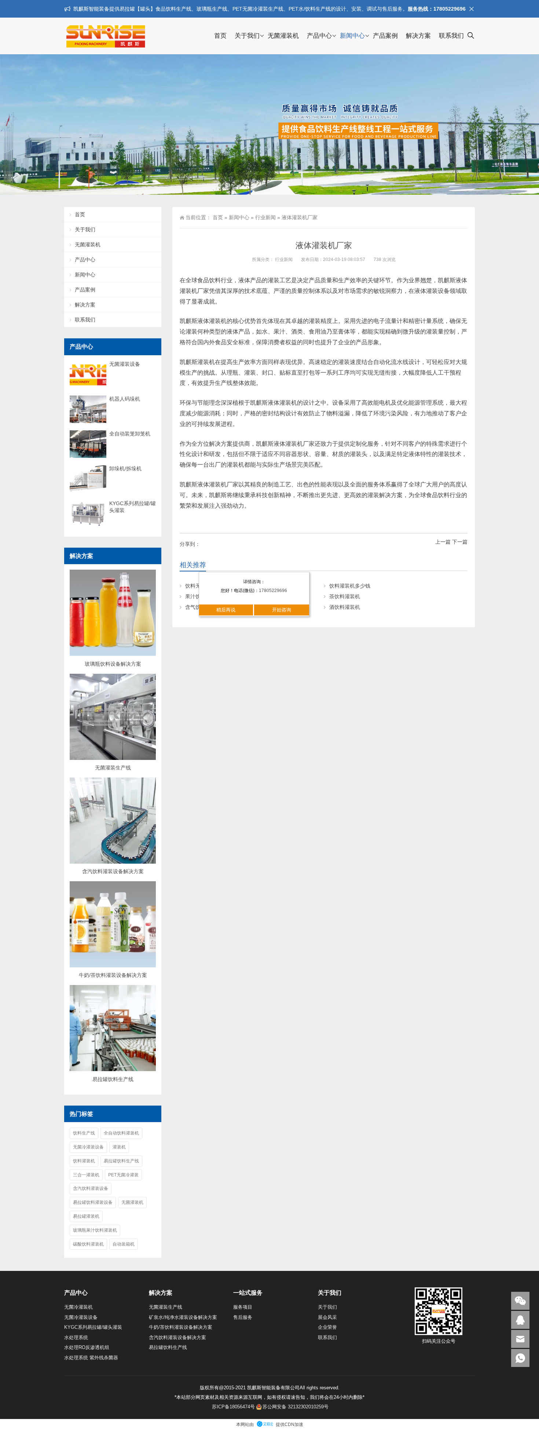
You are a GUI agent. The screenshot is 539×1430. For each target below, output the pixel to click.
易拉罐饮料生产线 (112, 1079)
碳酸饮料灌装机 (88, 1244)
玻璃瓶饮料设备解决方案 (113, 664)
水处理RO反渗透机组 (86, 1347)
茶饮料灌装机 (344, 596)
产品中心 (319, 35)
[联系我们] (520, 1320)
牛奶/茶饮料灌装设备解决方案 (113, 975)
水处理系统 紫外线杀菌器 (91, 1357)
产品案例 (385, 35)
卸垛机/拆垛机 (125, 468)
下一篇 (459, 542)
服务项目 (242, 1307)
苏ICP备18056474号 (233, 1406)
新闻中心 (352, 35)
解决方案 (418, 35)
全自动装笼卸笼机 (129, 434)
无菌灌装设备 (124, 364)
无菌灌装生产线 (113, 768)
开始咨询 (281, 610)
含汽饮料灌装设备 (90, 1188)
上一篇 (443, 542)
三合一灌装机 (86, 1174)
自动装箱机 (124, 1244)
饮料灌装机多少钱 (349, 586)
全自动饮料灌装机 (121, 1133)
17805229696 (273, 590)
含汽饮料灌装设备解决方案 (113, 871)
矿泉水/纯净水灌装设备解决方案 (183, 1317)
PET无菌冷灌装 (123, 1174)
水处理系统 (76, 1337)
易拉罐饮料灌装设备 (93, 1202)
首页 (220, 35)
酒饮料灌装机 (344, 607)
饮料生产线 (84, 1133)
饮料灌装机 (84, 1161)
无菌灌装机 (283, 35)
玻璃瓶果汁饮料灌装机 (95, 1230)
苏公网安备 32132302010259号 (296, 1406)
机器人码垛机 (124, 399)
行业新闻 (265, 217)
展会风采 (327, 1317)
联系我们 (451, 35)
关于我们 (247, 35)
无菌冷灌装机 (78, 1307)
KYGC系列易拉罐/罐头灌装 (132, 506)
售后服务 (242, 1317)
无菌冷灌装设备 (88, 1147)
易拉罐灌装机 (86, 1216)
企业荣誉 (327, 1327)
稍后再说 (225, 610)
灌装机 (119, 1147)
